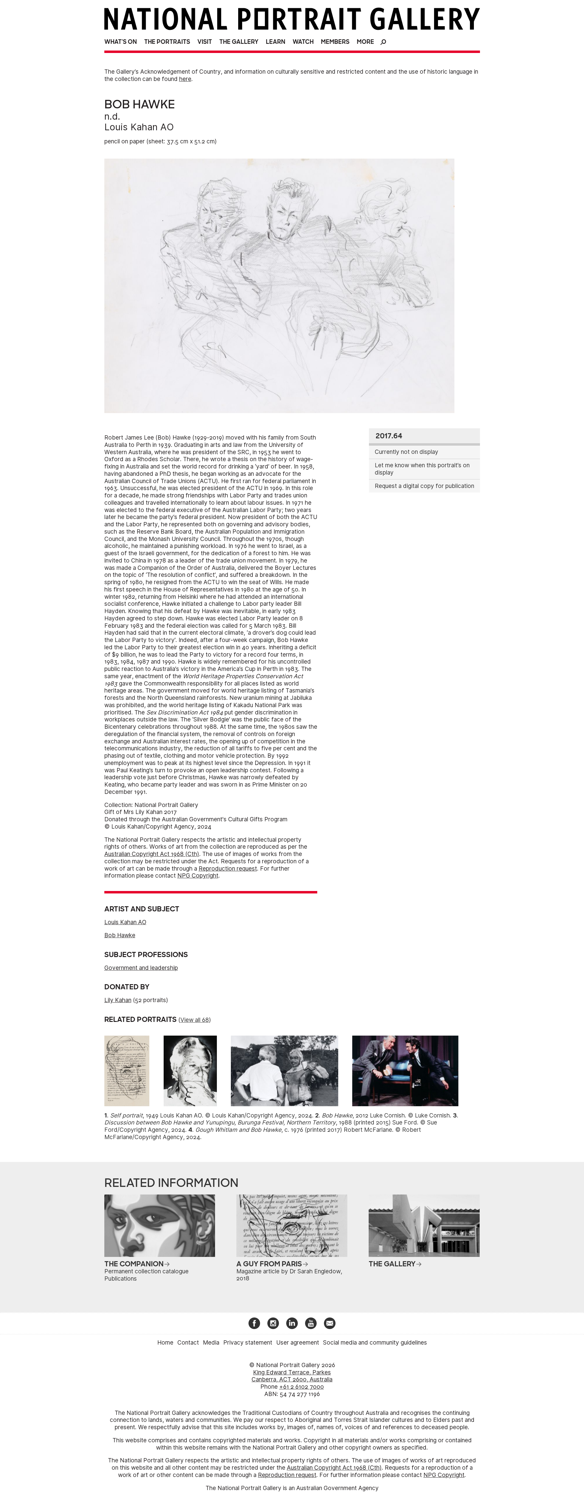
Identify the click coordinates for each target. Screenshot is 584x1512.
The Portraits (167, 42)
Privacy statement (247, 1342)
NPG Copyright (197, 875)
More (365, 42)
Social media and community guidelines (375, 1342)
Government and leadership (141, 967)
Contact (188, 1342)
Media (211, 1342)
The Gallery (239, 42)
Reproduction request (228, 868)
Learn (275, 42)
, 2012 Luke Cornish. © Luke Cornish (386, 1115)
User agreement (297, 1342)
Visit (204, 42)
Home (165, 1342)
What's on (120, 42)
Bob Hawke (119, 935)
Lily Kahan (117, 1000)
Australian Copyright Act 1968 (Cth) (151, 854)
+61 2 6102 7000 (301, 1386)
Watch (303, 42)
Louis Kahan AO (139, 126)
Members (335, 42)
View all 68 (194, 1019)
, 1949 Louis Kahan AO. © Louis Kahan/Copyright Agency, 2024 (211, 1115)
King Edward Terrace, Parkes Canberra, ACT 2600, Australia (292, 1376)
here (185, 78)
